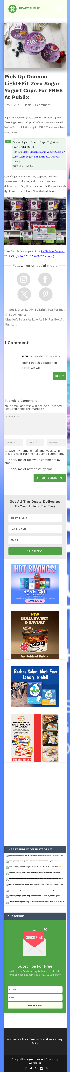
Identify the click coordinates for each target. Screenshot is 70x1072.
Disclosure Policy (16, 1039)
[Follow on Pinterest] (46, 294)
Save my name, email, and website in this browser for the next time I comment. (34, 452)
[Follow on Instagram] (23, 279)
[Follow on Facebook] (45, 279)
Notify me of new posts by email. (31, 469)
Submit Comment (49, 478)
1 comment (43, 105)
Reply (59, 376)
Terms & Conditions (40, 1039)
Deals (27, 105)
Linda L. (26, 356)
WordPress (35, 1062)
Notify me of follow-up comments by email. (32, 461)
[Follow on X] (24, 294)
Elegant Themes (34, 1059)
